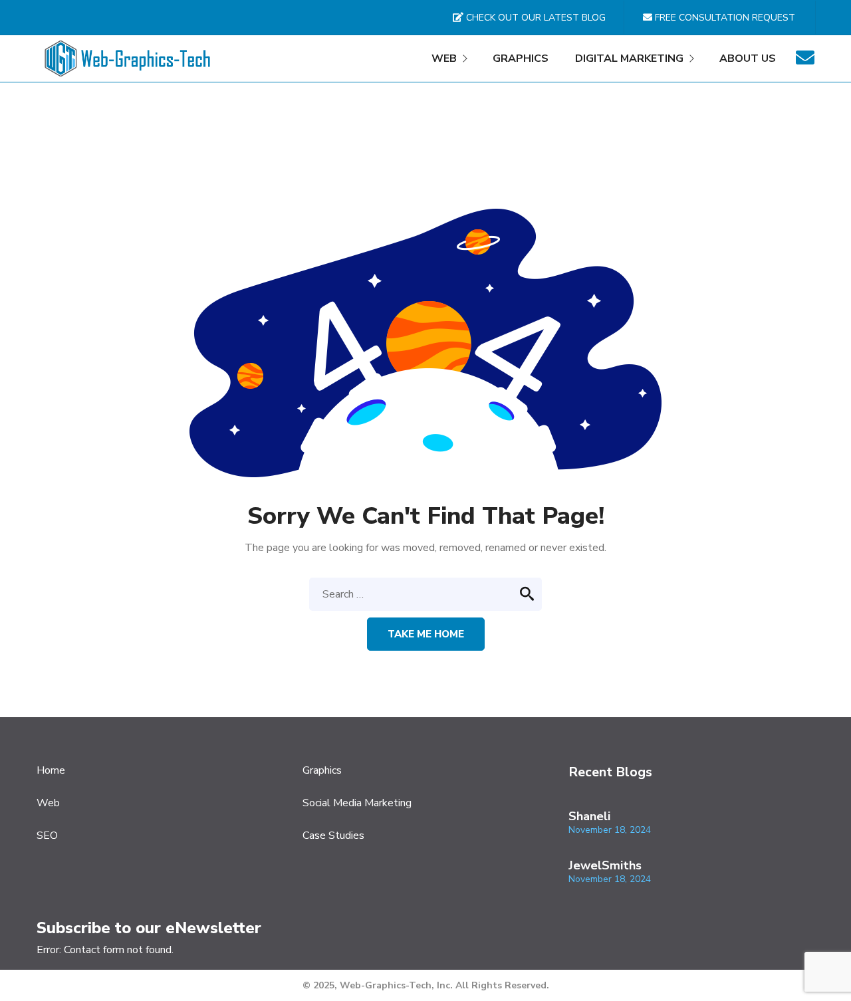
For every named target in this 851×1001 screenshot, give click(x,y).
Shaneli (589, 816)
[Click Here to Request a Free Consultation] (805, 61)
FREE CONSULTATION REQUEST (723, 17)
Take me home (426, 634)
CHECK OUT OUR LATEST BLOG (534, 17)
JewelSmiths (605, 865)
